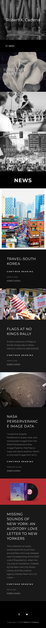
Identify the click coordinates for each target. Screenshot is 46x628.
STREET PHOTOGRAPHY (23, 149)
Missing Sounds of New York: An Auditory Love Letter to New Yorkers (22, 526)
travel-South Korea (21, 261)
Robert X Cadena (31, 622)
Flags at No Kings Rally (19, 331)
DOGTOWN (23, 111)
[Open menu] (9, 45)
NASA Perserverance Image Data (22, 421)
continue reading (20, 271)
